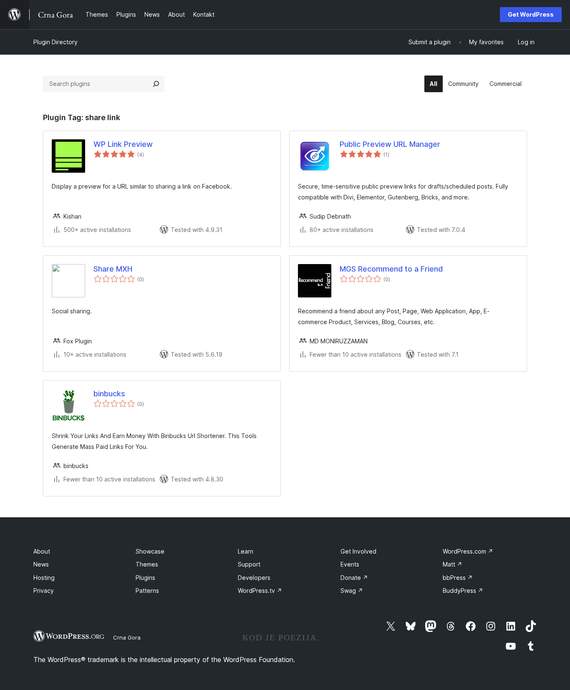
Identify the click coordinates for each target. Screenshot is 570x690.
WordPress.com (468, 551)
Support (249, 564)
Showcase (150, 551)
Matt (452, 564)
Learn (245, 551)
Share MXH (112, 268)
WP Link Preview (123, 144)
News (41, 564)
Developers (254, 577)
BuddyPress (463, 590)
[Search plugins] (156, 84)
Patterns (147, 590)
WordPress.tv (260, 590)
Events (349, 564)
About (41, 551)
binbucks (109, 393)
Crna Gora (127, 637)
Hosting (44, 577)
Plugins (145, 577)
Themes (147, 564)
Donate (354, 577)
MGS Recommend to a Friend (391, 268)
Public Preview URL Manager (390, 144)
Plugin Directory (55, 41)
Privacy (43, 590)
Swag (351, 590)
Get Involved (358, 551)
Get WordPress (531, 14)
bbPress (458, 577)
